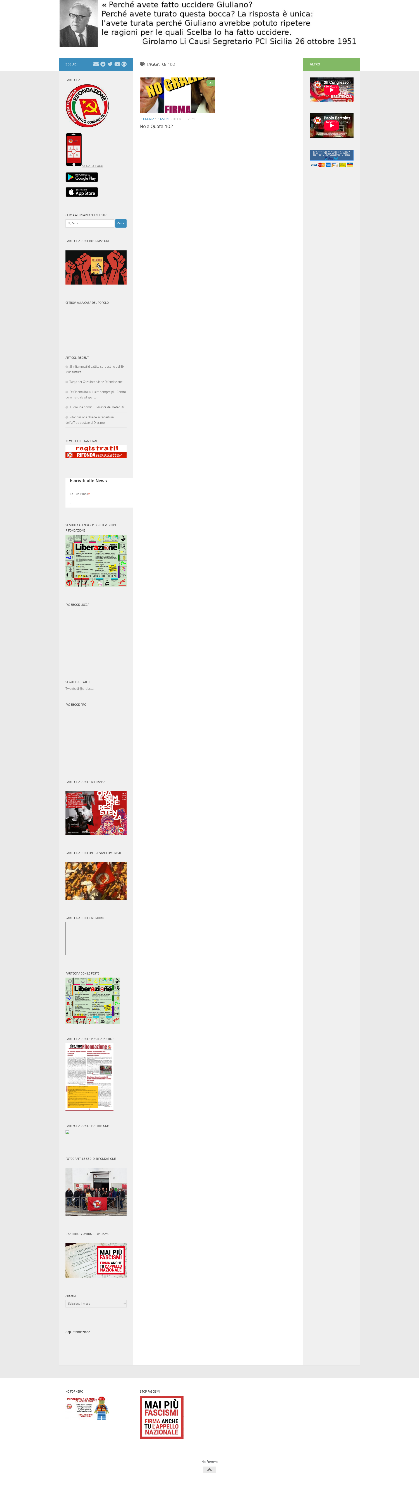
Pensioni (163, 119)
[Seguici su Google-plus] (124, 64)
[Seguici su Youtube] (117, 64)
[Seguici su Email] (96, 64)
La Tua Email (80, 494)
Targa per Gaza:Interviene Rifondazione (96, 382)
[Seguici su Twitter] (110, 64)
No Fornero (73, 52)
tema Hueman (115, 1481)
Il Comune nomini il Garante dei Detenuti (96, 407)
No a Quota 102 (156, 126)
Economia (147, 119)
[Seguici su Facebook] (103, 64)
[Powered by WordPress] (82, 1481)
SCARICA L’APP (92, 166)
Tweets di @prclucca (79, 689)
